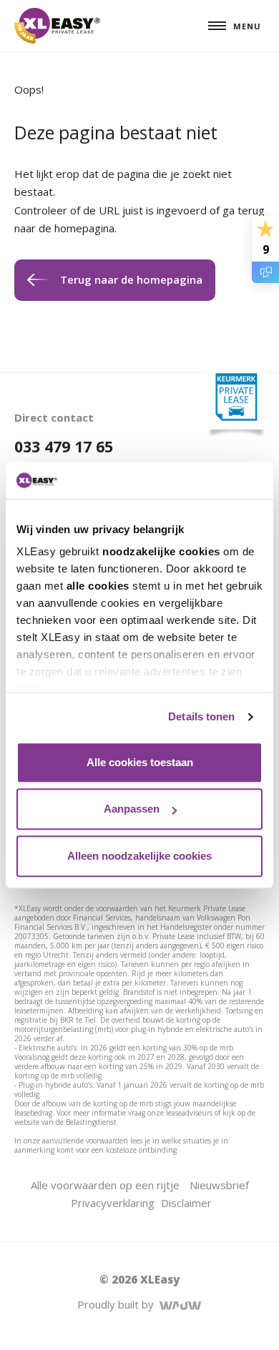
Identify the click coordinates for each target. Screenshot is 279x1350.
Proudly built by (118, 1304)
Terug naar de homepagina (131, 279)
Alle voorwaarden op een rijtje (105, 1185)
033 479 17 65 (63, 446)
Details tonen (201, 717)
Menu (247, 26)
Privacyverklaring (113, 1203)
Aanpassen (132, 809)
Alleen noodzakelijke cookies (139, 856)
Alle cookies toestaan (140, 762)
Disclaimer (186, 1203)
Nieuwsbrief (219, 1185)
